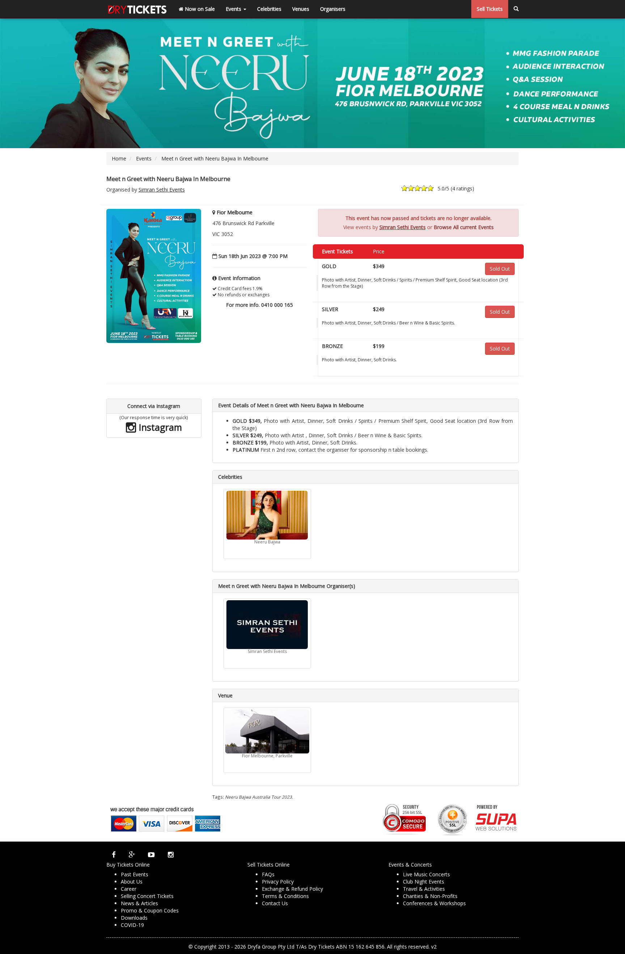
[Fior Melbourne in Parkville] (267, 731)
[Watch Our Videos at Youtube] (151, 854)
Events (234, 8)
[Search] (516, 9)
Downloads (134, 917)
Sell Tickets (490, 8)
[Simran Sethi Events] (267, 624)
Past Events (134, 874)
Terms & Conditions (285, 896)
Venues (300, 8)
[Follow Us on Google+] (131, 854)
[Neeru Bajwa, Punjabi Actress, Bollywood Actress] (267, 515)
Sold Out (500, 268)
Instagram (159, 427)
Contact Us (275, 903)
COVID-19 (132, 924)
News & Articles (139, 903)
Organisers (332, 8)
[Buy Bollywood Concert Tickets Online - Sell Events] (137, 9)
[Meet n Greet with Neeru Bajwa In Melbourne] (153, 275)
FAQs (268, 874)
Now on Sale (199, 8)
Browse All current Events (464, 227)
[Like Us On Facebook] (113, 854)
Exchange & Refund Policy (292, 888)
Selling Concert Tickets (147, 896)
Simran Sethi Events (162, 189)
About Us (132, 881)
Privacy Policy (278, 881)
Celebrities (269, 8)
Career (128, 888)
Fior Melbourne (234, 212)
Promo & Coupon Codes (150, 910)
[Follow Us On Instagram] (170, 854)
